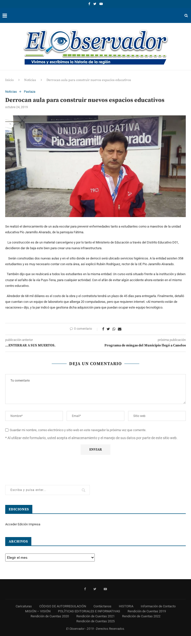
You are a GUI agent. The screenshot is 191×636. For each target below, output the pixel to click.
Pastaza (29, 91)
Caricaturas (24, 606)
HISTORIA (126, 606)
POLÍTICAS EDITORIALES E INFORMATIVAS (89, 611)
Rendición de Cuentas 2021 (95, 616)
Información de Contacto (158, 606)
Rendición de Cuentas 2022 (141, 616)
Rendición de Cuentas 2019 (147, 611)
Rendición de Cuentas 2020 (50, 616)
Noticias (30, 80)
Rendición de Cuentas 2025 (95, 621)
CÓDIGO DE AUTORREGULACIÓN (62, 606)
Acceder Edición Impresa (22, 524)
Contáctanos (102, 606)
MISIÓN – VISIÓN (37, 611)
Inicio (9, 80)
